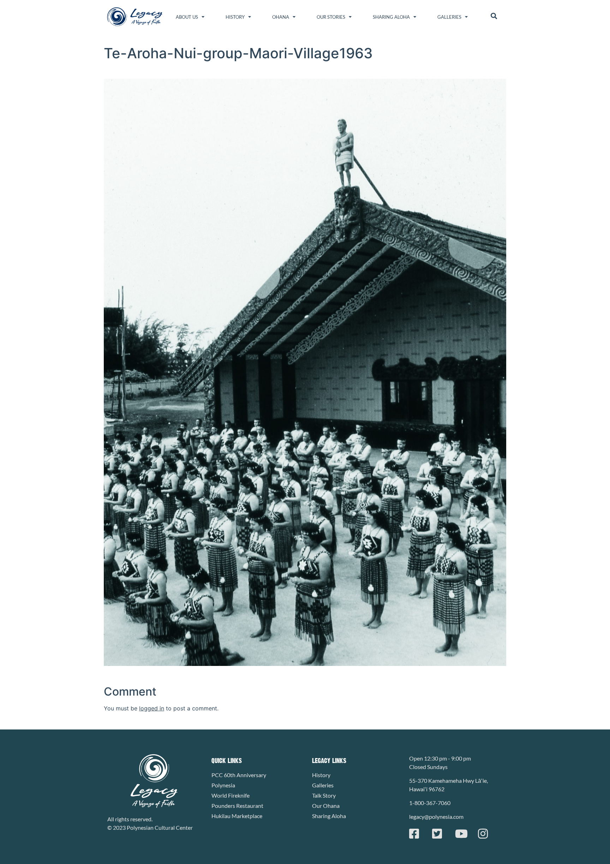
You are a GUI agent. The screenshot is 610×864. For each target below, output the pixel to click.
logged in (151, 708)
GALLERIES (449, 17)
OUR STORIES (331, 17)
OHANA (280, 17)
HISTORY (235, 17)
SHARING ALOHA (391, 17)
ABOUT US (187, 17)
